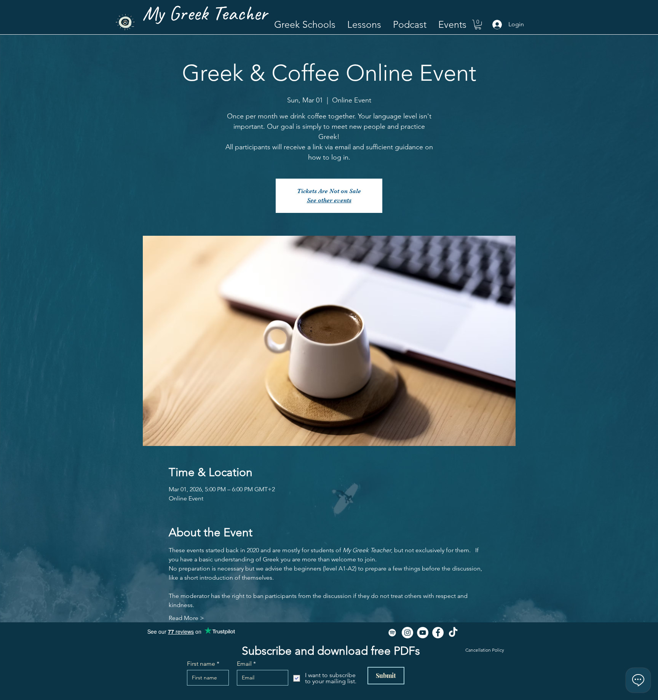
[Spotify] (392, 632)
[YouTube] (422, 632)
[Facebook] (438, 632)
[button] (364, 24)
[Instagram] (407, 632)
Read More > (186, 618)
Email (244, 664)
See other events (329, 200)
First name (201, 664)
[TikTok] (453, 632)
